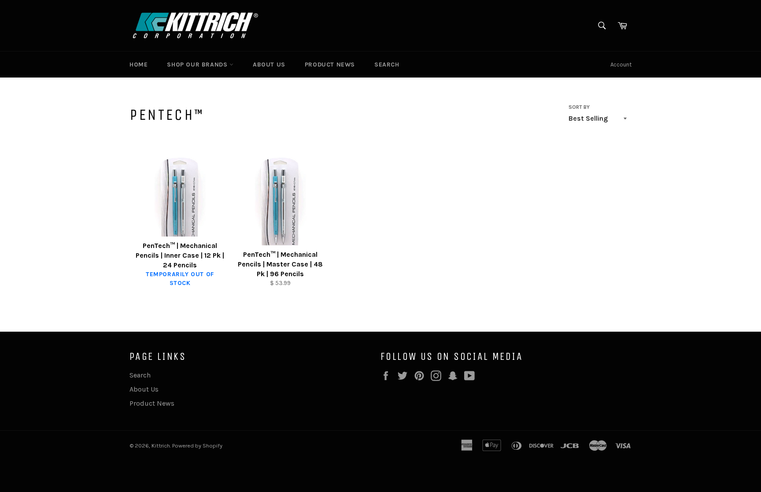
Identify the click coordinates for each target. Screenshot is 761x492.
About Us (144, 389)
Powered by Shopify (197, 445)
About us (269, 64)
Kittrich (160, 445)
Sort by (579, 107)
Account (621, 64)
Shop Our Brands (198, 64)
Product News (330, 64)
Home (138, 64)
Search (386, 64)
